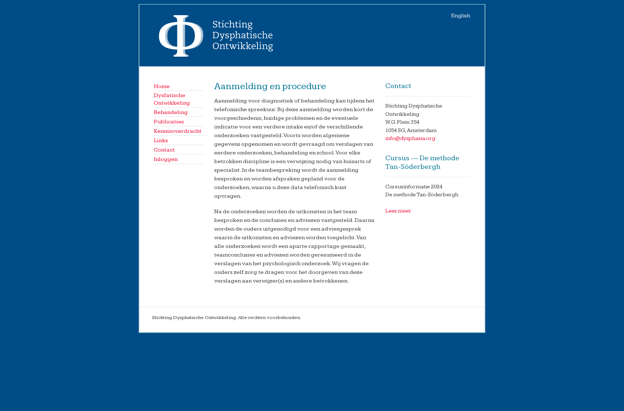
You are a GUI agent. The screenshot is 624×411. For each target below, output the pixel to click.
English (460, 16)
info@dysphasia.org (410, 138)
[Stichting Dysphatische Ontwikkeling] (218, 56)
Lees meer (398, 211)
